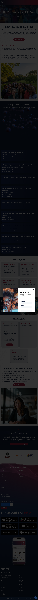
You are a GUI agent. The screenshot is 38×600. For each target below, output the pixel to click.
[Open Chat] (35, 597)
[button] (33, 289)
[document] (19, 300)
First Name (23, 301)
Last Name (23, 305)
